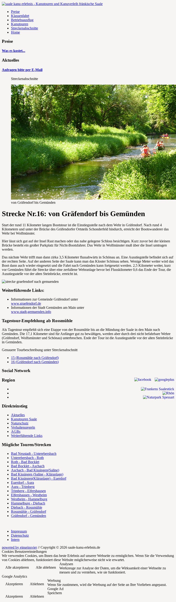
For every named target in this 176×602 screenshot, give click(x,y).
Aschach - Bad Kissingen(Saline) (35, 470)
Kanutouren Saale (24, 419)
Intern (15, 540)
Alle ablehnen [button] (46, 567)
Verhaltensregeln (23, 427)
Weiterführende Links (26, 436)
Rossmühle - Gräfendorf (28, 511)
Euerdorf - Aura (22, 482)
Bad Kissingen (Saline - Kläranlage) (37, 474)
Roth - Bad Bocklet (25, 462)
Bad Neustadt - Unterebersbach (33, 454)
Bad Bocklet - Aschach (27, 466)
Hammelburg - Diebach (28, 503)
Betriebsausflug (22, 20)
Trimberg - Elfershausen (28, 491)
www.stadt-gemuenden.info (31, 312)
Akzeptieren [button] (14, 584)
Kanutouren (19, 24)
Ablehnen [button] (37, 584)
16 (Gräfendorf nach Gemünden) (35, 362)
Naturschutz (19, 423)
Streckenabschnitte (24, 28)
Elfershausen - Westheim (29, 495)
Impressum (19, 531)
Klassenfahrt (20, 16)
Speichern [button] (54, 593)
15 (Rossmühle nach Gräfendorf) (35, 358)
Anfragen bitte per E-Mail (22, 70)
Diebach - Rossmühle (26, 507)
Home (15, 32)
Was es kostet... (13, 51)
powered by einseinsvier (19, 547)
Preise (15, 12)
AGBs (15, 431)
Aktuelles (18, 415)
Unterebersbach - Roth (27, 458)
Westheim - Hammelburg (29, 499)
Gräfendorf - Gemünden (28, 516)
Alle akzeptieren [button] (17, 567)
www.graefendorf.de (26, 303)
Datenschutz (20, 535)
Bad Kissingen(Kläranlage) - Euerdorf (38, 478)
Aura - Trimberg (23, 487)
